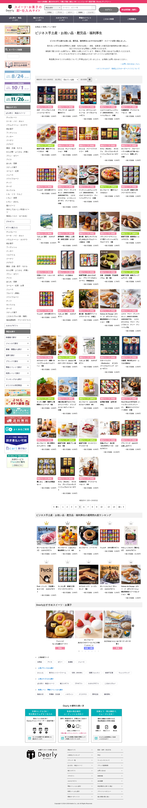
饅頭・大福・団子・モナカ (17, 266)
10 (102, 507)
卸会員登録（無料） (130, 10)
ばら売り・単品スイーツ (45, 683)
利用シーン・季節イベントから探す (50, 690)
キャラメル (10, 190)
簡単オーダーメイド (74, 796)
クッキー (9, 136)
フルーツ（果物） (13, 293)
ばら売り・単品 (15, 19)
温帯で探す (10, 355)
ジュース (90, 12)
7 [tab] (99, 651)
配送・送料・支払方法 (104, 750)
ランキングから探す (14, 379)
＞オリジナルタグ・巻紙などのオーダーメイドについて (118, 68)
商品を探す (10, 331)
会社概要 (100, 781)
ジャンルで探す (12, 343)
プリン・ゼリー (12, 156)
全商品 (49, 12)
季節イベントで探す (14, 367)
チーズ (9, 186)
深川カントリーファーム (57, 673)
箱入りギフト (38, 19)
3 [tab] (86, 651)
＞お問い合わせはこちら (130, 64)
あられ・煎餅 (11, 163)
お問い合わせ (102, 770)
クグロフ (9, 144)
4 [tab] (90, 651)
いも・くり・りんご (14, 194)
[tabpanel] (60, 630)
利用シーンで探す (49, 27)
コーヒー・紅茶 (12, 171)
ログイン (108, 10)
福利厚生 (107, 694)
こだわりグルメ (110, 683)
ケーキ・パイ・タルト (15, 121)
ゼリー (70, 12)
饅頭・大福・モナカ (14, 148)
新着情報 (100, 776)
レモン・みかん (12, 202)
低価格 (80, 12)
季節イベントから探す (74, 786)
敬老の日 (40, 694)
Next (133, 626)
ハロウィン (69, 694)
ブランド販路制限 (103, 765)
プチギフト (79, 683)
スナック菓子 (11, 167)
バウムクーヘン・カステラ (17, 125)
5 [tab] (93, 651)
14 (114, 507)
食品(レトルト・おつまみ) (16, 216)
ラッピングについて (104, 760)
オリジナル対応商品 (14, 385)
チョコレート (11, 117)
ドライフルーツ (12, 179)
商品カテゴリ (11, 107)
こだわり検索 (108, 19)
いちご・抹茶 (11, 198)
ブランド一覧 (72, 760)
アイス (60, 12)
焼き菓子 (9, 129)
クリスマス (83, 694)
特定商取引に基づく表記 (105, 786)
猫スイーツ (10, 206)
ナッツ (9, 182)
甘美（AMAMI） (77, 673)
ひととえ (40, 673)
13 (109, 507)
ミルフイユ (10, 255)
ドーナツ (9, 140)
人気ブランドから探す (46, 668)
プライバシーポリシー (104, 791)
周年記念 (95, 694)
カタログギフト (62, 19)
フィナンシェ (11, 133)
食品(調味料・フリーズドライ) (18, 320)
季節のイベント (85, 19)
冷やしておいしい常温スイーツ (17, 210)
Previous (46, 626)
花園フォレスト (94, 673)
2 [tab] (83, 651)
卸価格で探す (11, 337)
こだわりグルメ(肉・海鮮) (16, 316)
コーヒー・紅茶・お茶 (15, 285)
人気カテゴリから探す (46, 679)
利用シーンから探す (74, 791)
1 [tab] (80, 651)
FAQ (99, 755)
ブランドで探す (12, 361)
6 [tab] (96, 651)
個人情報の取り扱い (104, 796)
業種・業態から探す (14, 349)
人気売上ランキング (74, 755)
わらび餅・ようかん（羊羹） (17, 152)
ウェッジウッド (124, 673)
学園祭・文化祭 (54, 694)
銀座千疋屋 (109, 673)
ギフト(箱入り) (12, 228)
